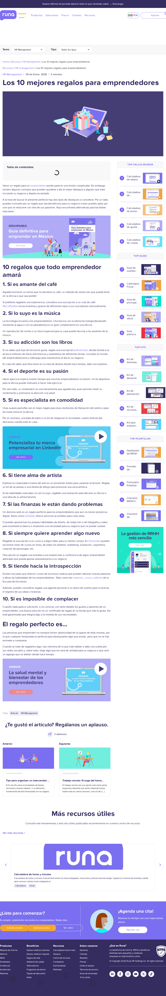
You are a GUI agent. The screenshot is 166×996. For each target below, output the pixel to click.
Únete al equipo (87, 965)
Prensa (83, 962)
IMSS (2, 958)
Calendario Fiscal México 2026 (133, 285)
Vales (29, 977)
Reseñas (84, 958)
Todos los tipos (68, 49)
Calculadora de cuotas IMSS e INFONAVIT (133, 241)
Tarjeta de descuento (36, 973)
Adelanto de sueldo (35, 962)
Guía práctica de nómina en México (133, 333)
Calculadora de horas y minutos (32, 874)
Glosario (57, 954)
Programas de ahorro (36, 969)
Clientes (83, 954)
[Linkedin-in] (112, 974)
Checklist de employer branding (132, 516)
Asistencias (5, 969)
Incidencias (5, 965)
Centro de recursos (61, 958)
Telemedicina (33, 965)
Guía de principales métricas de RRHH (133, 301)
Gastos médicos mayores (38, 954)
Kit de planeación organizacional (135, 392)
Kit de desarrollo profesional (133, 377)
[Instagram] (128, 974)
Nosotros (84, 950)
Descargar (118, 3)
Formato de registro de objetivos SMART (132, 468)
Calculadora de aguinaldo (133, 194)
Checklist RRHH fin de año (132, 500)
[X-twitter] (143, 974)
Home (6, 61)
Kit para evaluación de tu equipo (133, 424)
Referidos (57, 969)
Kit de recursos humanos (132, 408)
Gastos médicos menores (38, 950)
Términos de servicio (89, 969)
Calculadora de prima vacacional (133, 210)
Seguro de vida (33, 958)
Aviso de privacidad (88, 973)
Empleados (5, 962)
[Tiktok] (151, 974)
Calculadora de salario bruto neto (133, 178)
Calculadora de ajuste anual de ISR (133, 226)
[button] (6, 865)
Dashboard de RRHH (133, 452)
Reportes (4, 973)
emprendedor (38, 185)
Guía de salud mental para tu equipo (131, 317)
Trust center (85, 977)
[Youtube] (136, 974)
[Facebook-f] (120, 974)
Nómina (3, 954)
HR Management (22, 49)
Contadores (58, 962)
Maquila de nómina (8, 950)
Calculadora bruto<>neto (64, 950)
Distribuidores (59, 965)
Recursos (16, 61)
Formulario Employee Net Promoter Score (133, 484)
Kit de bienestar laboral (132, 361)
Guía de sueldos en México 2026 (133, 269)
